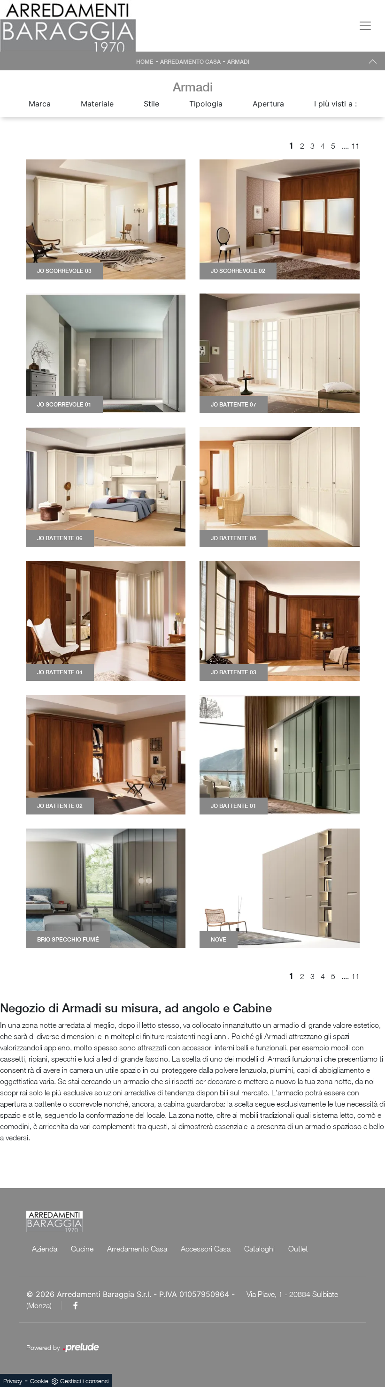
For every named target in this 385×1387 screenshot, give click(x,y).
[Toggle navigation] (365, 26)
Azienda (44, 1248)
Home (145, 62)
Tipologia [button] (206, 103)
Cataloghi (259, 1248)
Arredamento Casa (190, 62)
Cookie (39, 1381)
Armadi (238, 62)
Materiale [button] (97, 103)
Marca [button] (40, 103)
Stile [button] (151, 103)
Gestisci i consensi (84, 1381)
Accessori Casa (206, 1248)
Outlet (298, 1248)
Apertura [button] (268, 103)
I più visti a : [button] (335, 103)
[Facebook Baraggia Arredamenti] (75, 1305)
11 (355, 146)
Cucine (82, 1248)
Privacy (12, 1381)
